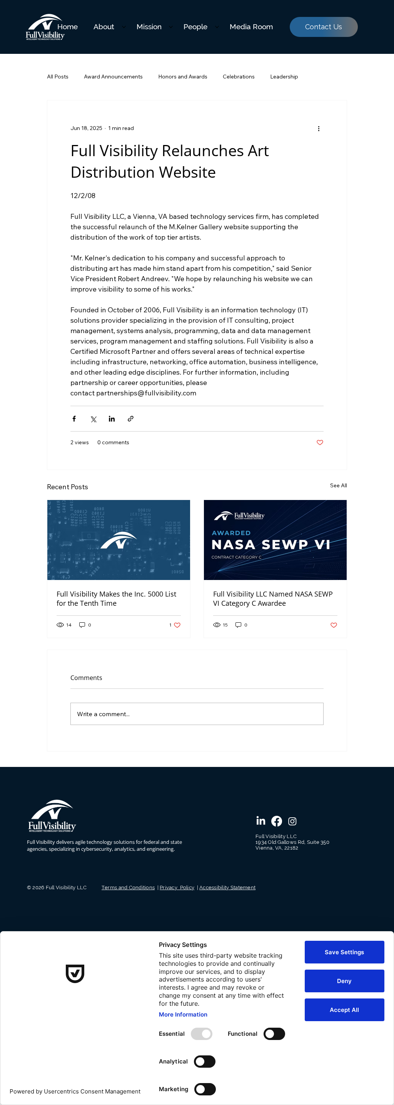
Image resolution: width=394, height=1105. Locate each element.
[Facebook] (276, 821)
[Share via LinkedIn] (111, 418)
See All (338, 485)
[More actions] (319, 128)
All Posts (57, 76)
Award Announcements (113, 76)
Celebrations (239, 76)
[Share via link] (130, 418)
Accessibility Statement (227, 887)
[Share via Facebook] (74, 418)
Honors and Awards (182, 76)
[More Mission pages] (171, 27)
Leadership (284, 76)
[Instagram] (292, 821)
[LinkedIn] (260, 821)
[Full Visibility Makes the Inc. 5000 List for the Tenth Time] (118, 540)
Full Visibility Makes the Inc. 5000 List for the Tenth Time (116, 598)
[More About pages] (124, 27)
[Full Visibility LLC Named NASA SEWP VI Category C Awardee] (275, 540)
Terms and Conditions (128, 887)
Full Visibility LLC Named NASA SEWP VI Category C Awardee (273, 598)
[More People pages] (217, 27)
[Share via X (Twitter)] (93, 418)
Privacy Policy (177, 887)
